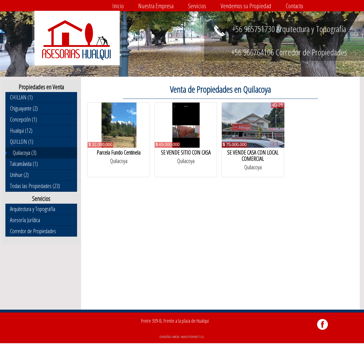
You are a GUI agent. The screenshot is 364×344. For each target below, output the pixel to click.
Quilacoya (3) (24, 153)
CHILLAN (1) (21, 97)
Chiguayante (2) (24, 108)
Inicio (118, 5)
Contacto (294, 5)
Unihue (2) (19, 175)
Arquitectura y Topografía (32, 209)
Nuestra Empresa (155, 5)
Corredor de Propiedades (33, 231)
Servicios (197, 5)
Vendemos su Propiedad (246, 5)
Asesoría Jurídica (25, 220)
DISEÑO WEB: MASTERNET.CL (182, 337)
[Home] (76, 59)
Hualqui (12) (21, 130)
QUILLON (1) (21, 141)
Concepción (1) (23, 119)
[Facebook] (323, 329)
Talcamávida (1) (24, 164)
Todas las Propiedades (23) (35, 186)
